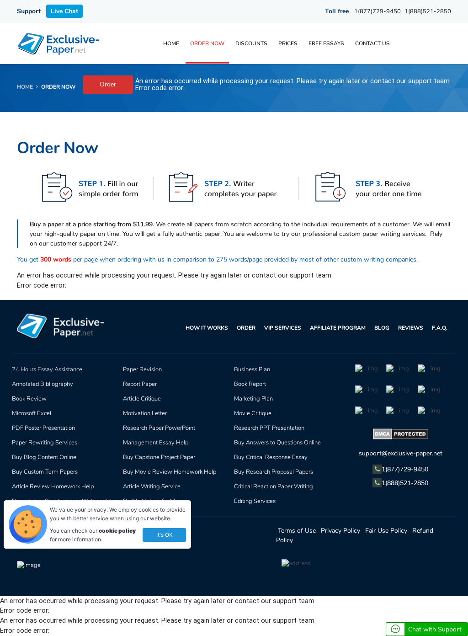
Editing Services (255, 501)
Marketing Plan (253, 399)
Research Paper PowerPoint (159, 428)
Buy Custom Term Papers (45, 472)
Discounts (251, 43)
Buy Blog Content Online (44, 457)
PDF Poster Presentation (43, 428)
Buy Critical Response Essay (271, 457)
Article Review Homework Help (53, 486)
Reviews (410, 327)
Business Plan (252, 369)
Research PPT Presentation (269, 428)
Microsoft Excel (31, 413)
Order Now (207, 43)
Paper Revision (142, 369)
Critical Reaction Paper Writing (273, 486)
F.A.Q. (439, 327)
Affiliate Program (338, 327)
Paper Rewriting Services (44, 442)
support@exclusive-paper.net (400, 453)
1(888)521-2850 (427, 11)
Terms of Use (297, 530)
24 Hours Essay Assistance (47, 369)
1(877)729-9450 (377, 11)
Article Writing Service (152, 486)
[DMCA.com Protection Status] (400, 435)
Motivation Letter (145, 413)
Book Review (29, 399)
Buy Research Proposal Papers (273, 472)
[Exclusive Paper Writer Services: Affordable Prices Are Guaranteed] (59, 43)
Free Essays (326, 43)
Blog (381, 327)
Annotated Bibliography (42, 384)
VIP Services (282, 327)
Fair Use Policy (386, 530)
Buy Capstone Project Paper (159, 457)
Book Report (250, 384)
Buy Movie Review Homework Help (169, 472)
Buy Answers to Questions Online (277, 442)
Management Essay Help (155, 442)
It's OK (164, 534)
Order (108, 84)
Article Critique (142, 399)
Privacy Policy (340, 530)
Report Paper (140, 384)
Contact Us (372, 43)
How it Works (207, 327)
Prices (288, 43)
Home (171, 43)
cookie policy (117, 530)
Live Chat (64, 11)
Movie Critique (252, 413)
